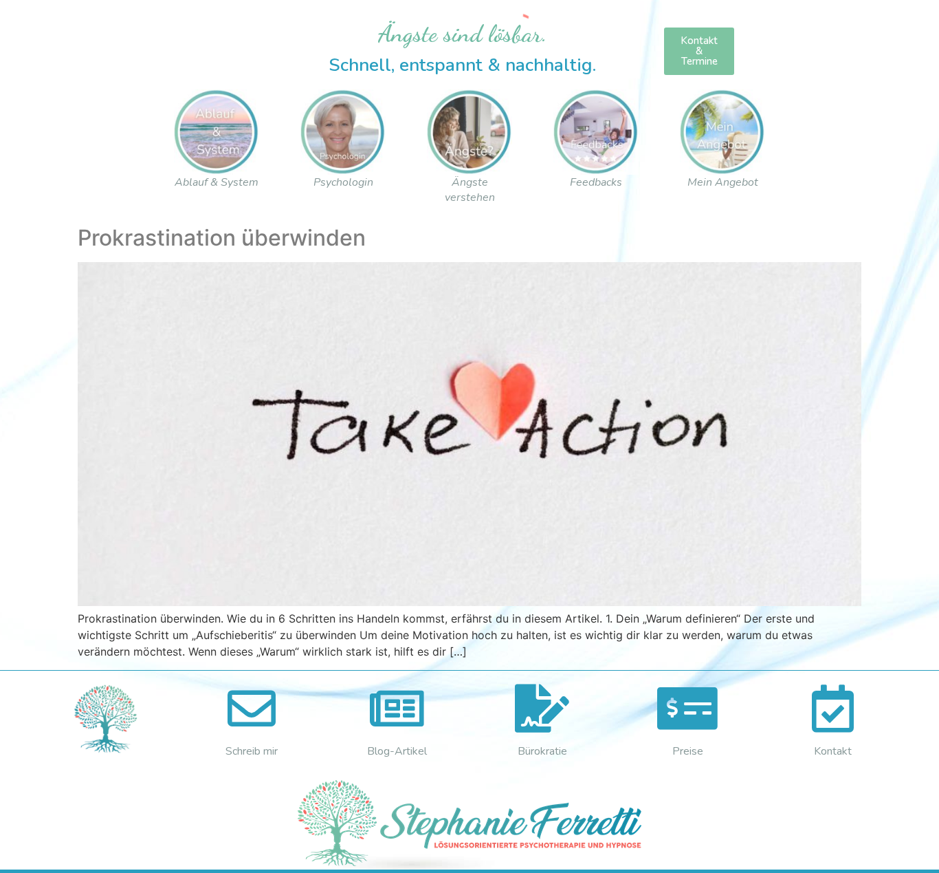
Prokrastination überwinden (222, 237)
